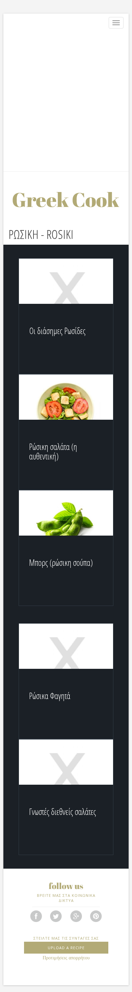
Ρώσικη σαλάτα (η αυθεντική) (53, 451)
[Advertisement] (66, 101)
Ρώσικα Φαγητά (49, 695)
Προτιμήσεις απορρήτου (66, 957)
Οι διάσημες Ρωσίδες (57, 330)
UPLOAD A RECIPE (66, 947)
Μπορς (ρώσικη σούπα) (61, 562)
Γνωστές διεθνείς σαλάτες (62, 811)
